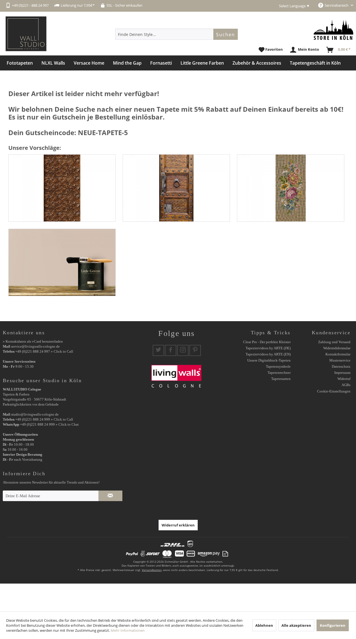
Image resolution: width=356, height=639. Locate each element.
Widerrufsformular (336, 348)
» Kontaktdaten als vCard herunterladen (33, 341)
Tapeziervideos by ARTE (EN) (268, 354)
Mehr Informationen (128, 630)
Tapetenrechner (279, 372)
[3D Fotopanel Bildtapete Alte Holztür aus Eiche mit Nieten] (176, 188)
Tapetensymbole (278, 366)
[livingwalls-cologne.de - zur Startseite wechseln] (26, 33)
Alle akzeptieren (296, 625)
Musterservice (339, 360)
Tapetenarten (281, 379)
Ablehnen (264, 625)
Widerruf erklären (178, 525)
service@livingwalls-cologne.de (35, 346)
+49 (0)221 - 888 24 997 (30, 5)
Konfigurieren (332, 625)
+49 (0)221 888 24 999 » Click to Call (44, 419)
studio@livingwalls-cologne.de (35, 414)
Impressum (342, 372)
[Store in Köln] (333, 30)
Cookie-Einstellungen (333, 391)
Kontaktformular (337, 354)
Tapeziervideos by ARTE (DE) (268, 348)
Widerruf (343, 379)
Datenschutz (341, 366)
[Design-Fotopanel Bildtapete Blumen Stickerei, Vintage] (290, 188)
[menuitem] (176, 34)
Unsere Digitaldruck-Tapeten (269, 360)
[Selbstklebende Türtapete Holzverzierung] (62, 188)
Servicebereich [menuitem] (337, 5)
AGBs (346, 385)
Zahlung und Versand (334, 342)
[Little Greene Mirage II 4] (62, 262)
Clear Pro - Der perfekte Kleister (267, 342)
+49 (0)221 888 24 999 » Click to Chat (49, 424)
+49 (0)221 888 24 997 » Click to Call (44, 351)
